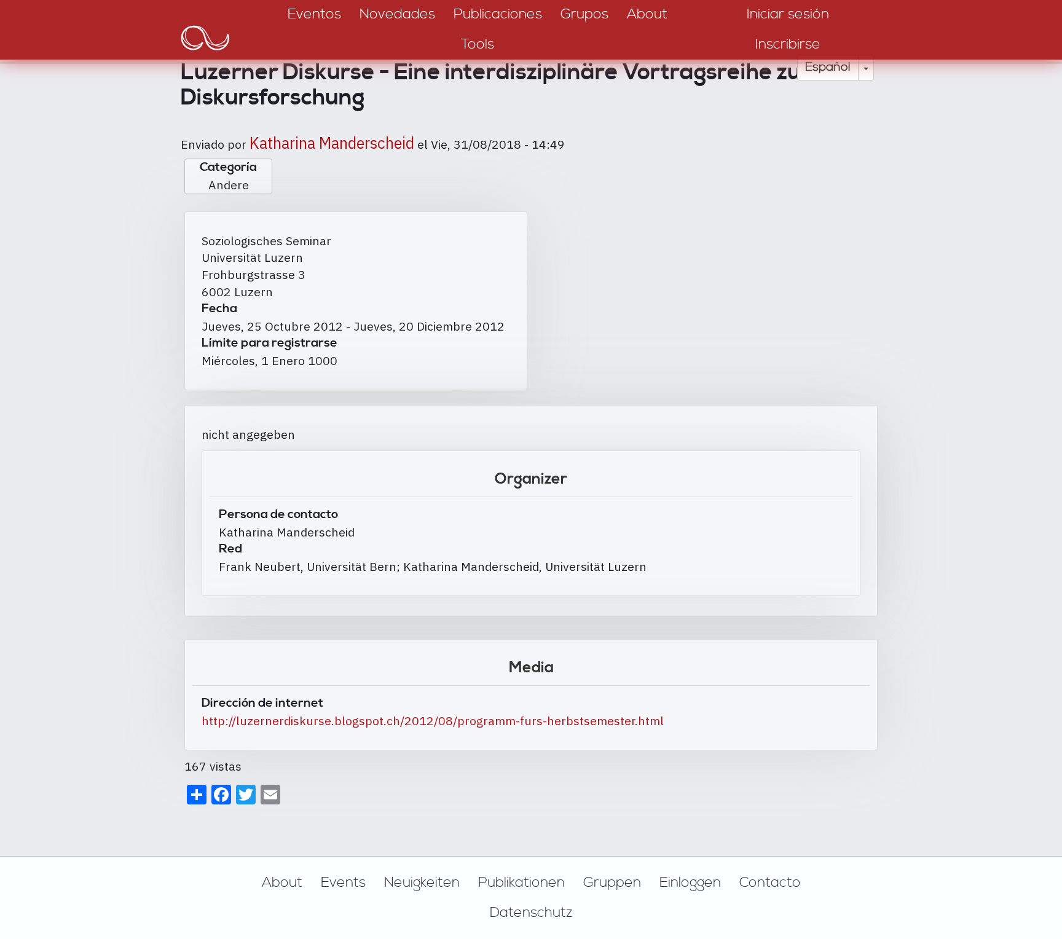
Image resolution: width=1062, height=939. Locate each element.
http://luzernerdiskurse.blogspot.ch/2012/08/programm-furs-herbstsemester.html (433, 720)
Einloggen (690, 882)
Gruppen (612, 882)
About (282, 882)
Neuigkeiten (422, 882)
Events (343, 882)
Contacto (770, 882)
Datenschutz (531, 912)
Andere (228, 184)
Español (828, 67)
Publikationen (521, 882)
